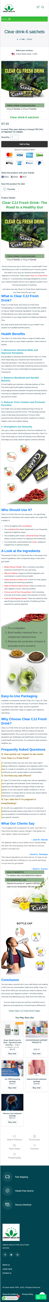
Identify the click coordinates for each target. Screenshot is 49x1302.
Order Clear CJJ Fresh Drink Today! (24, 1011)
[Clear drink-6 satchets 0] (24, 86)
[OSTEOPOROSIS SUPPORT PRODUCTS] (37, 1029)
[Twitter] (11, 1254)
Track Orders (14, 1148)
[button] (10, 189)
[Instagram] (17, 1254)
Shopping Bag (14, 1157)
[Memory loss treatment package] (12, 1102)
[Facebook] (5, 1254)
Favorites (34, 1148)
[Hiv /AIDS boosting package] (12, 1068)
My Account (34, 1139)
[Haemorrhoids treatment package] (37, 1068)
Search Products (14, 1139)
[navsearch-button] (42, 7)
